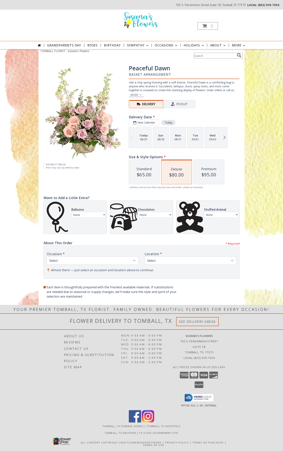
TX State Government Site (158, 433)
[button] (208, 26)
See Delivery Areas (197, 321)
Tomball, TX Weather (120, 433)
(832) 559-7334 (268, 5)
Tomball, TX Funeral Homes (123, 426)
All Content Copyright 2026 (103, 442)
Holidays (192, 45)
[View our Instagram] (148, 421)
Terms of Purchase (208, 442)
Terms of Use (153, 445)
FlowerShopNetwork (144, 442)
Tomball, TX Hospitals (163, 426)
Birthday (112, 45)
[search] (239, 55)
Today (168, 122)
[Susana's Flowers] (141, 20)
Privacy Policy (177, 442)
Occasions (164, 45)
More (236, 45)
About (216, 45)
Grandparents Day (64, 45)
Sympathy (136, 45)
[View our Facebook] (135, 421)
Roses (92, 45)
